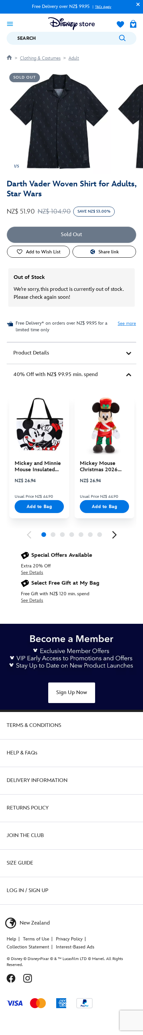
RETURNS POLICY (28, 808)
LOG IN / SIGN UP (27, 890)
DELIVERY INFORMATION (37, 780)
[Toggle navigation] (10, 23)
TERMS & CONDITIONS (34, 725)
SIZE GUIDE (20, 863)
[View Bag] (133, 25)
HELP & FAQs (22, 753)
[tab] (71, 353)
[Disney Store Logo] (71, 24)
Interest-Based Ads (75, 947)
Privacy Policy (69, 939)
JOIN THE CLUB (25, 835)
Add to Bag (39, 506)
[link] (29, 535)
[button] (136, 4)
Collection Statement (28, 947)
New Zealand (34, 923)
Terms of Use (36, 939)
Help (11, 939)
